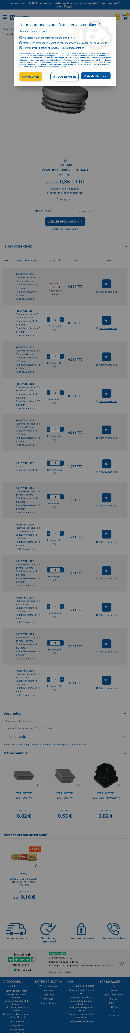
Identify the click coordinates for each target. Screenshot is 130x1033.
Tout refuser (65, 76)
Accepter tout (97, 76)
